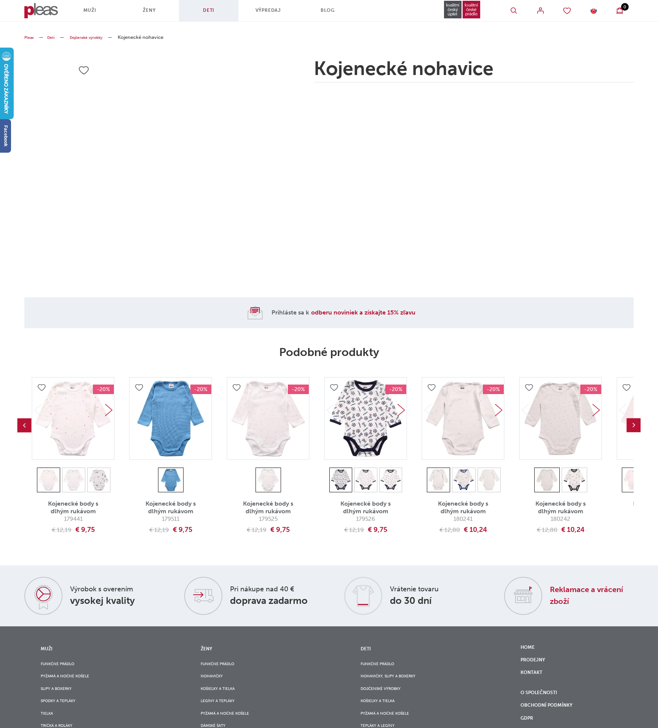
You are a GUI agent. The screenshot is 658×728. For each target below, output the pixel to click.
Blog (336, 13)
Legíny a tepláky (222, 711)
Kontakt (534, 680)
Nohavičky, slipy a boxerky (396, 680)
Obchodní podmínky (552, 721)
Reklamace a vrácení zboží (579, 595)
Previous (24, 425)
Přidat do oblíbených (42, 389)
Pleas (30, 37)
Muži (99, 13)
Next (108, 410)
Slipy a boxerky (61, 695)
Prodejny (536, 664)
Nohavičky (215, 680)
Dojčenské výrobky (96, 37)
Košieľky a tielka (223, 695)
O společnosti (544, 705)
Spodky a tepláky (63, 711)
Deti (217, 13)
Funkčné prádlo (63, 664)
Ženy (158, 13)
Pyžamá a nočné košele (71, 680)
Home (529, 648)
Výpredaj (277, 13)
